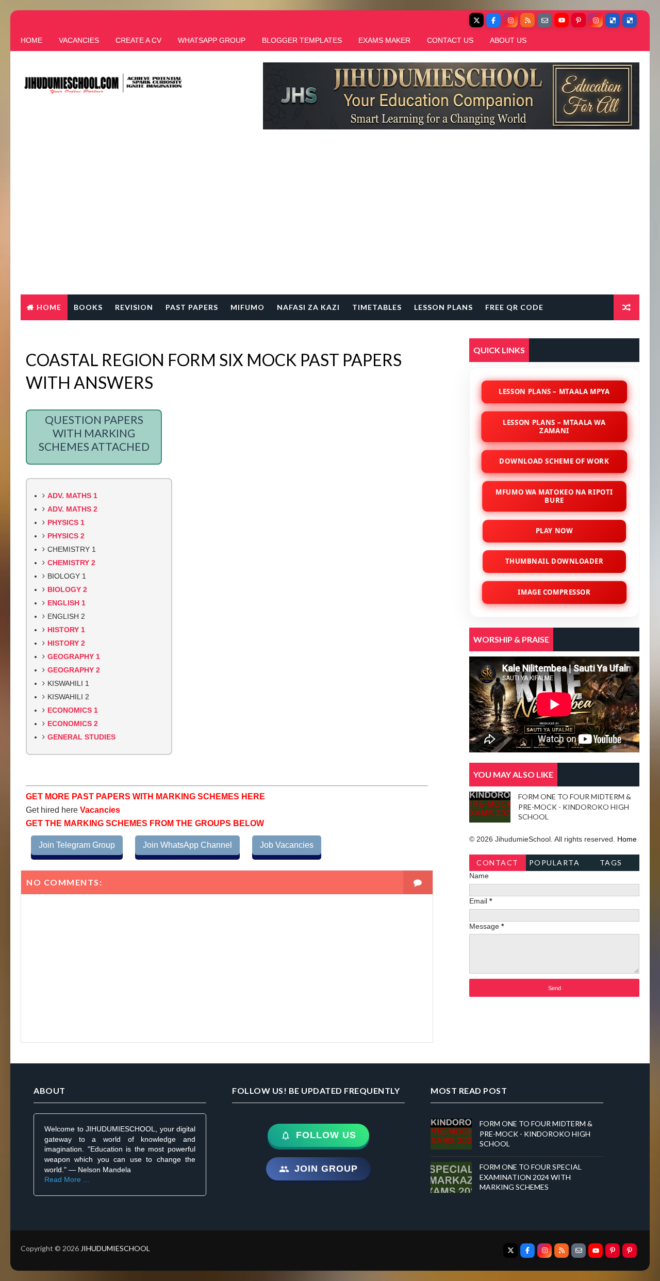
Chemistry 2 (71, 563)
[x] (476, 20)
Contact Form (497, 864)
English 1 (66, 603)
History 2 (66, 643)
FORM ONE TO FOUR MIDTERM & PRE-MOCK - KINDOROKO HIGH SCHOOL (574, 806)
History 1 (66, 630)
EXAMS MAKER (384, 40)
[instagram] (510, 20)
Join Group (326, 1168)
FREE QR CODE (514, 307)
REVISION (134, 307)
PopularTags (554, 864)
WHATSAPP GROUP (211, 40)
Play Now (554, 530)
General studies (81, 737)
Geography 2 (73, 670)
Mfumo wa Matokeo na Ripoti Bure (554, 496)
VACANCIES (79, 40)
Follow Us (326, 1135)
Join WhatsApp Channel (187, 845)
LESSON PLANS (443, 307)
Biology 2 (67, 589)
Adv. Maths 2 (72, 509)
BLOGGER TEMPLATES (302, 40)
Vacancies (99, 810)
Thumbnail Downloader (554, 561)
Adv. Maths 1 (72, 495)
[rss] (527, 20)
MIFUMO (247, 307)
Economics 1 (72, 710)
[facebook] (493, 20)
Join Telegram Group (77, 845)
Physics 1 (66, 522)
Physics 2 (66, 536)
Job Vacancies (287, 845)
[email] (544, 20)
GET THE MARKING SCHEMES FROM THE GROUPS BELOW (145, 823)
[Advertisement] (330, 217)
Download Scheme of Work (554, 461)
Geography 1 (73, 656)
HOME (31, 40)
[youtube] (561, 20)
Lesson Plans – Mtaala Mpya (554, 391)
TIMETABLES (377, 307)
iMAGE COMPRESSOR (554, 592)
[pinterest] (578, 20)
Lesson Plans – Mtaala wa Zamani (554, 426)
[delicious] (612, 20)
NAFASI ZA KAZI (308, 307)
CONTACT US (450, 40)
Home (49, 307)
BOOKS (88, 307)
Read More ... (66, 1179)
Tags (611, 862)
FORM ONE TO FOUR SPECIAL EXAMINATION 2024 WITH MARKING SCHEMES (531, 1176)
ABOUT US (508, 40)
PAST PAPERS (192, 307)
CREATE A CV (138, 40)
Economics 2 (72, 723)
